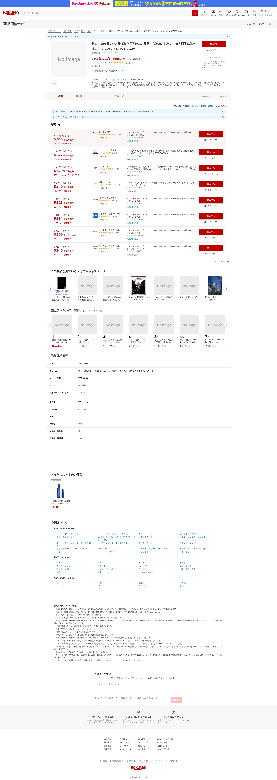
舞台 (83, 31)
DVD (76, 31)
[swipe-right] (226, 289)
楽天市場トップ (54, 31)
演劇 (89, 31)
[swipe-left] (50, 289)
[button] (213, 13)
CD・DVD (67, 31)
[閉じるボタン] (228, 36)
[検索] (195, 13)
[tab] (60, 96)
